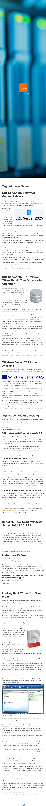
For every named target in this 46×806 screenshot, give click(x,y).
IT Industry (13, 794)
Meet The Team (20, 180)
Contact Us (28, 180)
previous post (9, 212)
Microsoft (12, 408)
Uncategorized (18, 268)
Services (13, 180)
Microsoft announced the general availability (20, 200)
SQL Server (13, 268)
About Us (7, 180)
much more (24, 385)
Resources (38, 180)
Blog (33, 180)
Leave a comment (26, 268)
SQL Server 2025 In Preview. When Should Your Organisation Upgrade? (22, 280)
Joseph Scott (5, 268)
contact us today (24, 352)
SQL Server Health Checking (20, 415)
